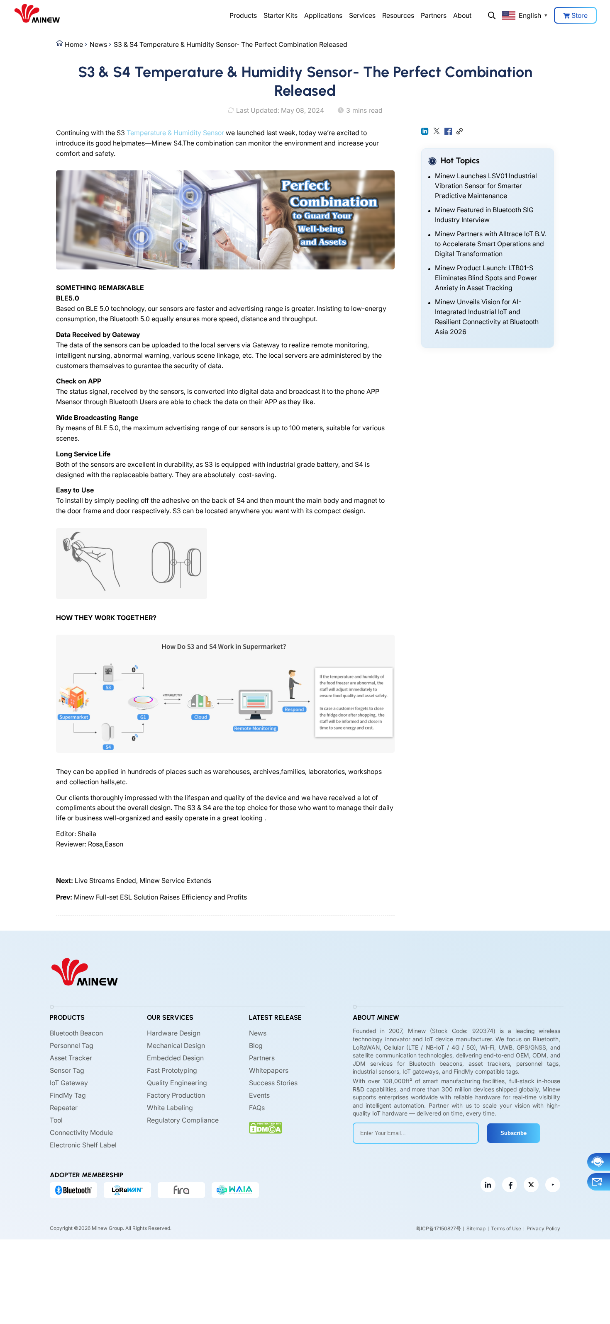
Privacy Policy (543, 1228)
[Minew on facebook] (509, 1185)
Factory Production (176, 1095)
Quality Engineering (177, 1083)
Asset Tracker (71, 1058)
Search (491, 15)
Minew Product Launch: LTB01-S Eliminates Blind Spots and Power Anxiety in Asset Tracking (486, 278)
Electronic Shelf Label (83, 1145)
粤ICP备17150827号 (438, 1228)
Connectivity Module (81, 1132)
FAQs (257, 1107)
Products (243, 15)
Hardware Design (173, 1033)
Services (362, 15)
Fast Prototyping (172, 1070)
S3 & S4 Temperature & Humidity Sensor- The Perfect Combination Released (230, 44)
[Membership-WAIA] (235, 1190)
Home (74, 44)
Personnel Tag (71, 1045)
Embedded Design (175, 1058)
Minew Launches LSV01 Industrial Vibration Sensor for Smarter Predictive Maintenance (486, 186)
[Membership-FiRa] (181, 1190)
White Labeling (170, 1107)
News (98, 44)
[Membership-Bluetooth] (73, 1190)
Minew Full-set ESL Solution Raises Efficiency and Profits (160, 897)
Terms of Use (506, 1228)
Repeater (64, 1107)
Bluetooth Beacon (76, 1033)
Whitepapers (268, 1070)
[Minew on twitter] (531, 1185)
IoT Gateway (69, 1083)
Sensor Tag (67, 1070)
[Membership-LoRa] (127, 1190)
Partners (434, 15)
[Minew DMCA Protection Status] (265, 1128)
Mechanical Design (176, 1045)
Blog (256, 1045)
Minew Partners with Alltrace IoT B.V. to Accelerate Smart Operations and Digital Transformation (490, 244)
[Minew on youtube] (553, 1185)
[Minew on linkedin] (488, 1185)
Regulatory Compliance (183, 1120)
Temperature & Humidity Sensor (175, 133)
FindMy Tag (68, 1095)
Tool (56, 1120)
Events (259, 1095)
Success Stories (273, 1083)
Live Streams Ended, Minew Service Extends (143, 880)
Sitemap (476, 1228)
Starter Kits (281, 15)
